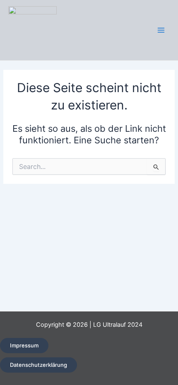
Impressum (24, 345)
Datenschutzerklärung (38, 364)
